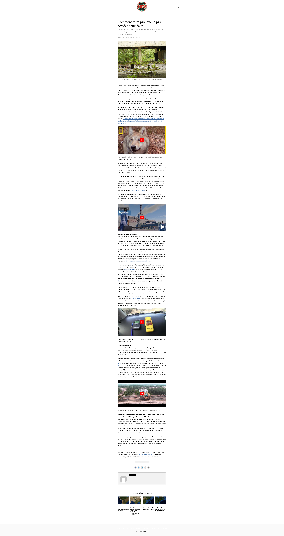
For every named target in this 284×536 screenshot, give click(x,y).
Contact (125, 528)
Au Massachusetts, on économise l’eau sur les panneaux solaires (160, 510)
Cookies (138, 528)
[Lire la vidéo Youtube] (142, 140)
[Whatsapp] (145, 467)
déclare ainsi (122, 365)
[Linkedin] (142, 467)
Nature (120, 17)
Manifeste (131, 528)
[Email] (148, 467)
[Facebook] (135, 467)
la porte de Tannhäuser (145, 454)
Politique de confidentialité (148, 528)
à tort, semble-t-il (129, 269)
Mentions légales (162, 528)
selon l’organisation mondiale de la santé (138, 261)
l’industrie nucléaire (124, 281)
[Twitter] (139, 467)
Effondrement (139, 462)
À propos (119, 528)
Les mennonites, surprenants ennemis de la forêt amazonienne (123, 510)
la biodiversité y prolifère (138, 190)
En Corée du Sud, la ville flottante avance (148, 508)
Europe (147, 462)
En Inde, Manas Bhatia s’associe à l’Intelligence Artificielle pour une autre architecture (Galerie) (135, 511)
